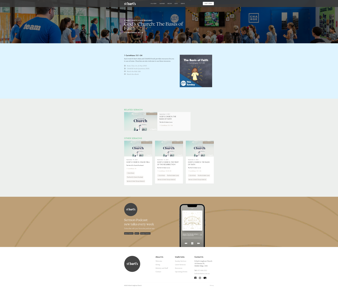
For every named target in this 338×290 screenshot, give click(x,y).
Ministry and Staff (162, 268)
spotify (137, 233)
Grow (169, 3)
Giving (158, 265)
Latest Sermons (180, 265)
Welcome (159, 261)
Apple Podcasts (129, 233)
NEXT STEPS (208, 3)
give (176, 3)
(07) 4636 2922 (202, 270)
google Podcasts (145, 233)
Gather (162, 3)
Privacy (212, 285)
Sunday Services (180, 261)
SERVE (183, 3)
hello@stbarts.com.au (202, 274)
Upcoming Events (181, 272)
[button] (153, 4)
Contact (158, 272)
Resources (178, 268)
